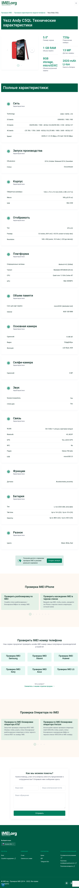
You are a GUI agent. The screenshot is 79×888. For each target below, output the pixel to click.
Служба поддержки (7, 858)
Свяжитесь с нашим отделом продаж (38, 686)
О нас (22, 855)
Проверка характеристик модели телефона (29, 13)
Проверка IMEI (6, 13)
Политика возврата (66, 866)
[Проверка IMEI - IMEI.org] (9, 3)
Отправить (39, 813)
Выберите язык (6, 840)
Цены (42, 855)
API (42, 858)
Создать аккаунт (54, 560)
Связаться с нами (26, 858)
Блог (2, 855)
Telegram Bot (45, 861)
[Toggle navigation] (76, 3)
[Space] (9, 834)
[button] (32, 50)
